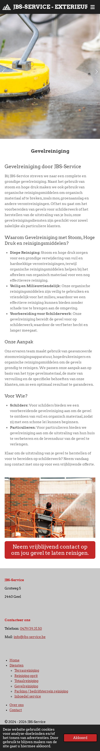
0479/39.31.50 (31, 628)
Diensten (16, 665)
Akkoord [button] (80, 738)
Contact (16, 710)
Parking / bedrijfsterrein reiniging (41, 691)
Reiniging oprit (26, 676)
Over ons (17, 705)
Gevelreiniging (26, 686)
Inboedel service (27, 696)
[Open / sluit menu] (92, 7)
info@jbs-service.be (30, 637)
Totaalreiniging (26, 681)
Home (15, 660)
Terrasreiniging (26, 670)
